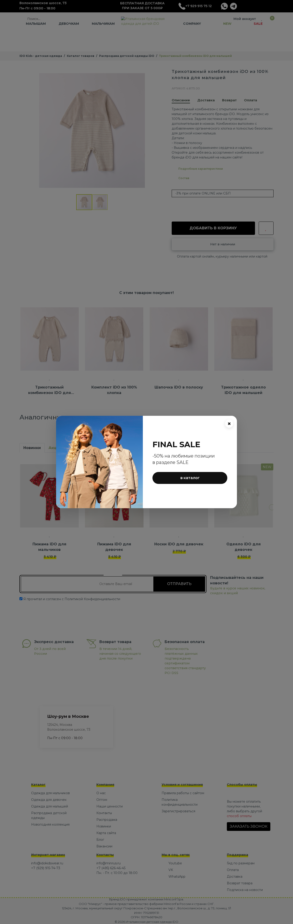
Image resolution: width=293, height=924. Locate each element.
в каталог (190, 478)
